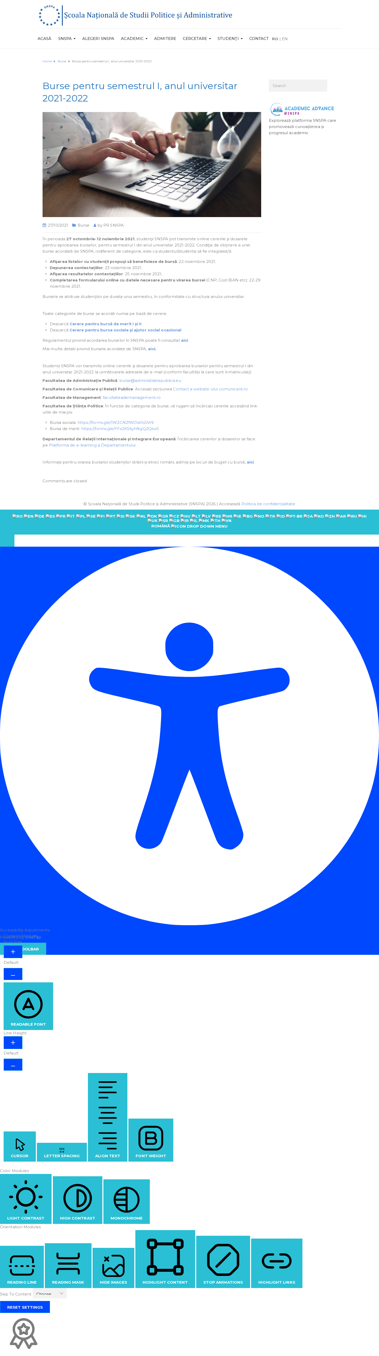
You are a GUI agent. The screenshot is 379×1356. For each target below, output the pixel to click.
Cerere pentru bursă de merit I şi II (106, 323)
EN (285, 38)
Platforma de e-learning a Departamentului (92, 445)
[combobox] (189, 522)
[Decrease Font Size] (13, 974)
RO (275, 38)
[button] (7, 541)
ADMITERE (165, 38)
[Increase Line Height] (13, 1042)
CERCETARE (195, 38)
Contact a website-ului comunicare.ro (210, 389)
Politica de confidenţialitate (268, 503)
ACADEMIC (132, 38)
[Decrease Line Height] (13, 1065)
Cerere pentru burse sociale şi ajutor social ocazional (125, 330)
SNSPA (65, 38)
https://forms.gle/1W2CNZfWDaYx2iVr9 (116, 422)
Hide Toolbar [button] (23, 949)
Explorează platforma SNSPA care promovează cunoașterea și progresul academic (302, 126)
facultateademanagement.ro (132, 397)
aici (184, 340)
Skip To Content (16, 1294)
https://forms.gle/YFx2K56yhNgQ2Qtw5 (120, 428)
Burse (83, 225)
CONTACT (259, 38)
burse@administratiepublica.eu (150, 380)
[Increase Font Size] (13, 951)
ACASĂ (45, 38)
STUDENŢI (228, 38)
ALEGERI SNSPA (98, 38)
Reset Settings (25, 1307)
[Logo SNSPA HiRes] (135, 15)
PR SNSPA (113, 225)
